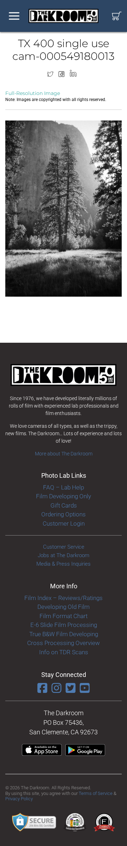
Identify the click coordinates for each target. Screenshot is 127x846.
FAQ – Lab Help (63, 487)
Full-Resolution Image (32, 93)
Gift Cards (63, 505)
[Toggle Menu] (14, 16)
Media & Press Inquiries (63, 564)
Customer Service (63, 547)
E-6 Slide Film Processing (63, 624)
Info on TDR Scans (63, 652)
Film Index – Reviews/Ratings (63, 597)
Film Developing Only (63, 496)
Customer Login (64, 523)
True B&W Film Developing (63, 634)
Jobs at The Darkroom (63, 555)
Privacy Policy (19, 798)
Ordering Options (63, 514)
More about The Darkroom (63, 453)
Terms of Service (96, 793)
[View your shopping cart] (117, 16)
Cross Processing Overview (63, 642)
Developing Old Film (63, 606)
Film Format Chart (63, 616)
